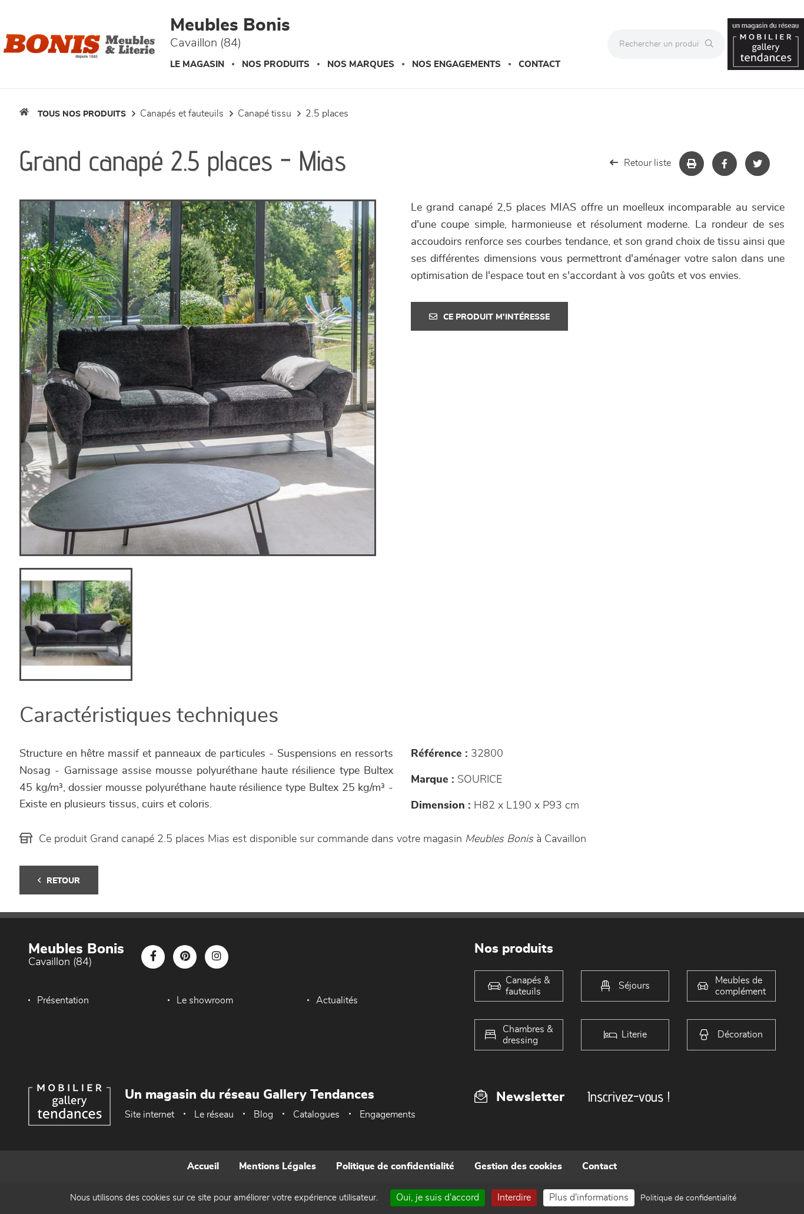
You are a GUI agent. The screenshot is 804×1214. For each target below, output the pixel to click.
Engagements (388, 1114)
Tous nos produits (82, 114)
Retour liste (647, 163)
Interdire (514, 1197)
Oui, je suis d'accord (437, 1197)
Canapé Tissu (264, 113)
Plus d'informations (589, 1197)
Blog (263, 1114)
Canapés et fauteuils (182, 113)
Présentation (63, 1000)
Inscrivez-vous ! (628, 1096)
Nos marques (360, 64)
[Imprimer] (691, 163)
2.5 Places (326, 113)
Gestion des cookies (518, 1166)
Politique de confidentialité (395, 1166)
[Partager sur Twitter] (757, 163)
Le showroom (205, 1000)
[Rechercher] (712, 44)
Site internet (149, 1114)
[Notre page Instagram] (216, 957)
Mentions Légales (277, 1166)
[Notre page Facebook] (153, 957)
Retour (63, 881)
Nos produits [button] (276, 64)
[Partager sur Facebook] (724, 163)
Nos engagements (456, 64)
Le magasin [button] (197, 64)
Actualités (337, 1000)
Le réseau (214, 1114)
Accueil (203, 1166)
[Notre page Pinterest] (185, 957)
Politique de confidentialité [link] (688, 1198)
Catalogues (316, 1114)
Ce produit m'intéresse (496, 317)
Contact (539, 64)
